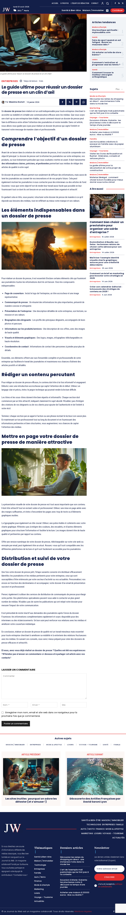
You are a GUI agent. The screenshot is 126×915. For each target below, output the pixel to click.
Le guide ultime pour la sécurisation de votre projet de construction (105, 168)
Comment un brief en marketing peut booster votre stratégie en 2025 (107, 275)
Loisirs (94, 59)
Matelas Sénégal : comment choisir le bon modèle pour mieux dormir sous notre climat (106, 180)
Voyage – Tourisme (99, 117)
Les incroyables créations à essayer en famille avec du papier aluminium (107, 144)
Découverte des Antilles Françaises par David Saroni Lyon (95, 800)
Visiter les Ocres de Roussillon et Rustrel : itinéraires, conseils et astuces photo (106, 156)
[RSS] (119, 3)
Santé (94, 37)
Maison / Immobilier (99, 129)
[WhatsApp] (84, 102)
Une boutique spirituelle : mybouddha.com (105, 31)
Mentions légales (83, 911)
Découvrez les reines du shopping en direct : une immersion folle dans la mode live (106, 101)
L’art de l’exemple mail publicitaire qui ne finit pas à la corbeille (107, 112)
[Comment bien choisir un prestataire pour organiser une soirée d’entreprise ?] (107, 206)
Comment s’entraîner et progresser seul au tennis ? (106, 63)
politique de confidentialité (110, 885)
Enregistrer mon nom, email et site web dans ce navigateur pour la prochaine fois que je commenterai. (39, 714)
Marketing (95, 108)
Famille (93, 139)
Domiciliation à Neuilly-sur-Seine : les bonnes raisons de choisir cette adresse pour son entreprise (106, 246)
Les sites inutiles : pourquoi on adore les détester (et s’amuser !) (31, 800)
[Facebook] (115, 3)
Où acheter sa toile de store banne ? (106, 53)
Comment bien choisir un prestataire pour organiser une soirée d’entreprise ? (107, 227)
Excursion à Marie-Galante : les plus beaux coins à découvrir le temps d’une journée (105, 122)
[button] (107, 3)
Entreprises (10, 81)
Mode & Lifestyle (99, 27)
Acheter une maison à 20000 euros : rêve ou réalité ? (104, 133)
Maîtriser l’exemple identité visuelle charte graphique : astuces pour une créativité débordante (104, 261)
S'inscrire (109, 877)
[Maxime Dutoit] (3, 102)
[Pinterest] (76, 102)
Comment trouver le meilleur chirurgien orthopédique (103, 74)
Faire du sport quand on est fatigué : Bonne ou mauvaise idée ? (106, 42)
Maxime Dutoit (17, 102)
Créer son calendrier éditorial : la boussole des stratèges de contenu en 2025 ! (106, 289)
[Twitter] (122, 3)
